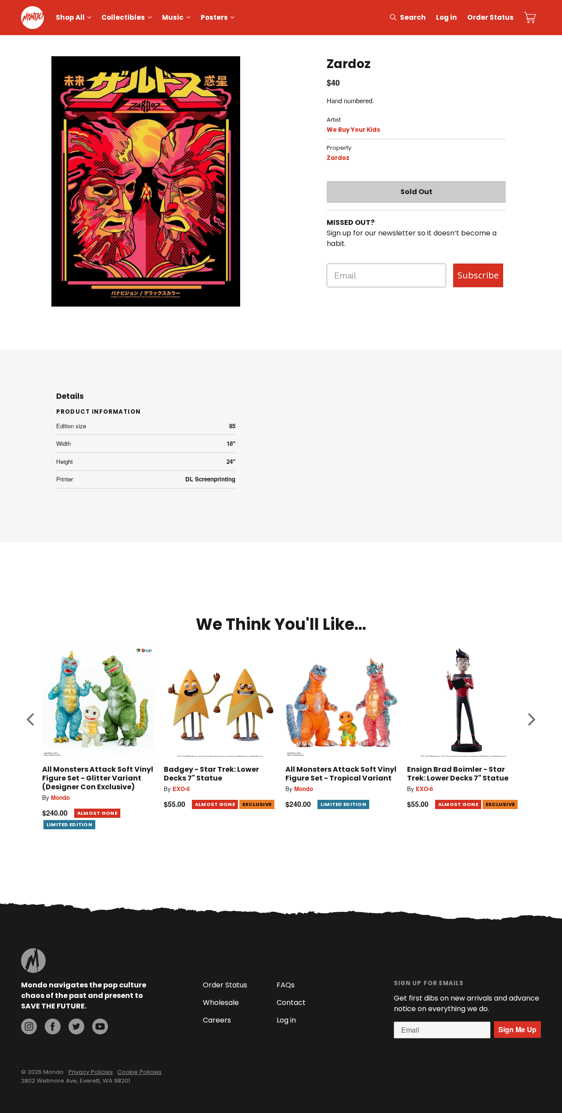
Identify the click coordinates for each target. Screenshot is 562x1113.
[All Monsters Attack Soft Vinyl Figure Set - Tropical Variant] (341, 701)
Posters (214, 17)
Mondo (60, 797)
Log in (446, 17)
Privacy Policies (90, 1072)
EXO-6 (181, 788)
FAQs (286, 985)
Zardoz (338, 158)
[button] (30, 719)
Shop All (70, 17)
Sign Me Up (517, 1029)
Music (173, 17)
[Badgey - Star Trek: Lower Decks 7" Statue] (220, 701)
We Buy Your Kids (353, 130)
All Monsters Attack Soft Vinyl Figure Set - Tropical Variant (340, 773)
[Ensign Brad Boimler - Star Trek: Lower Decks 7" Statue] (463, 701)
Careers (217, 1020)
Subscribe (478, 275)
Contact (291, 1002)
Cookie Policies (139, 1072)
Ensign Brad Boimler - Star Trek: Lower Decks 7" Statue (457, 773)
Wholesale (221, 1002)
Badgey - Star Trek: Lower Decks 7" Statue (211, 773)
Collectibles (123, 17)
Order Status (490, 17)
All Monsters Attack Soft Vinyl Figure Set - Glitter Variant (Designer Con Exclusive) (97, 778)
